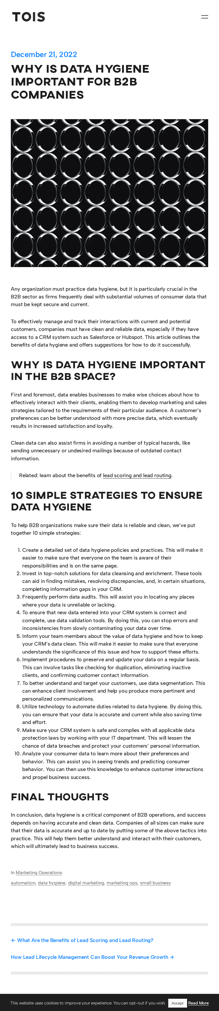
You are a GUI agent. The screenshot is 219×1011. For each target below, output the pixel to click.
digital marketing (86, 883)
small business (155, 883)
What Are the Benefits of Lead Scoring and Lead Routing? (85, 940)
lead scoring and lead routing (137, 475)
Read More (198, 1003)
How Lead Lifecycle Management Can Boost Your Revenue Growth (89, 957)
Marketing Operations (39, 872)
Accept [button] (178, 1003)
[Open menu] (204, 16)
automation (23, 883)
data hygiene (51, 883)
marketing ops (122, 883)
